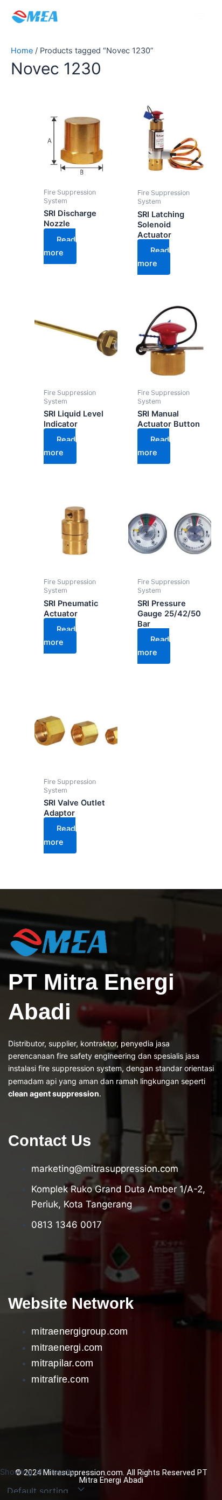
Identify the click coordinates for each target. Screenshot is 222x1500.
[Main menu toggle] (200, 16)
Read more (59, 246)
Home (22, 50)
